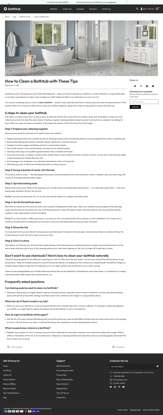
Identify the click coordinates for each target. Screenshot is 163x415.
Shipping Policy (62, 388)
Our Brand (7, 370)
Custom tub (66, 9)
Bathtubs (53, 9)
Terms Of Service (63, 393)
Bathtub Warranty (63, 366)
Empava (48, 408)
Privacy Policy (62, 375)
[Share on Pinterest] (141, 86)
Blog (5, 397)
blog (14, 17)
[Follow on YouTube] (123, 387)
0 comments (120, 347)
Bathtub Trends (25, 17)
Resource (93, 9)
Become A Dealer (9, 388)
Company (80, 9)
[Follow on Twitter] (111, 387)
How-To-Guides (16, 347)
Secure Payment (63, 384)
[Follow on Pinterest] (119, 387)
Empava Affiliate (9, 384)
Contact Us (106, 9)
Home (7, 17)
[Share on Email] (153, 86)
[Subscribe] (157, 366)
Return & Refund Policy (65, 379)
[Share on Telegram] (147, 86)
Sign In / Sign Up (148, 9)
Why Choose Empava (11, 393)
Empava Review (9, 379)
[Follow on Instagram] (115, 387)
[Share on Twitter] (135, 86)
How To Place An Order (65, 370)
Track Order (61, 397)
